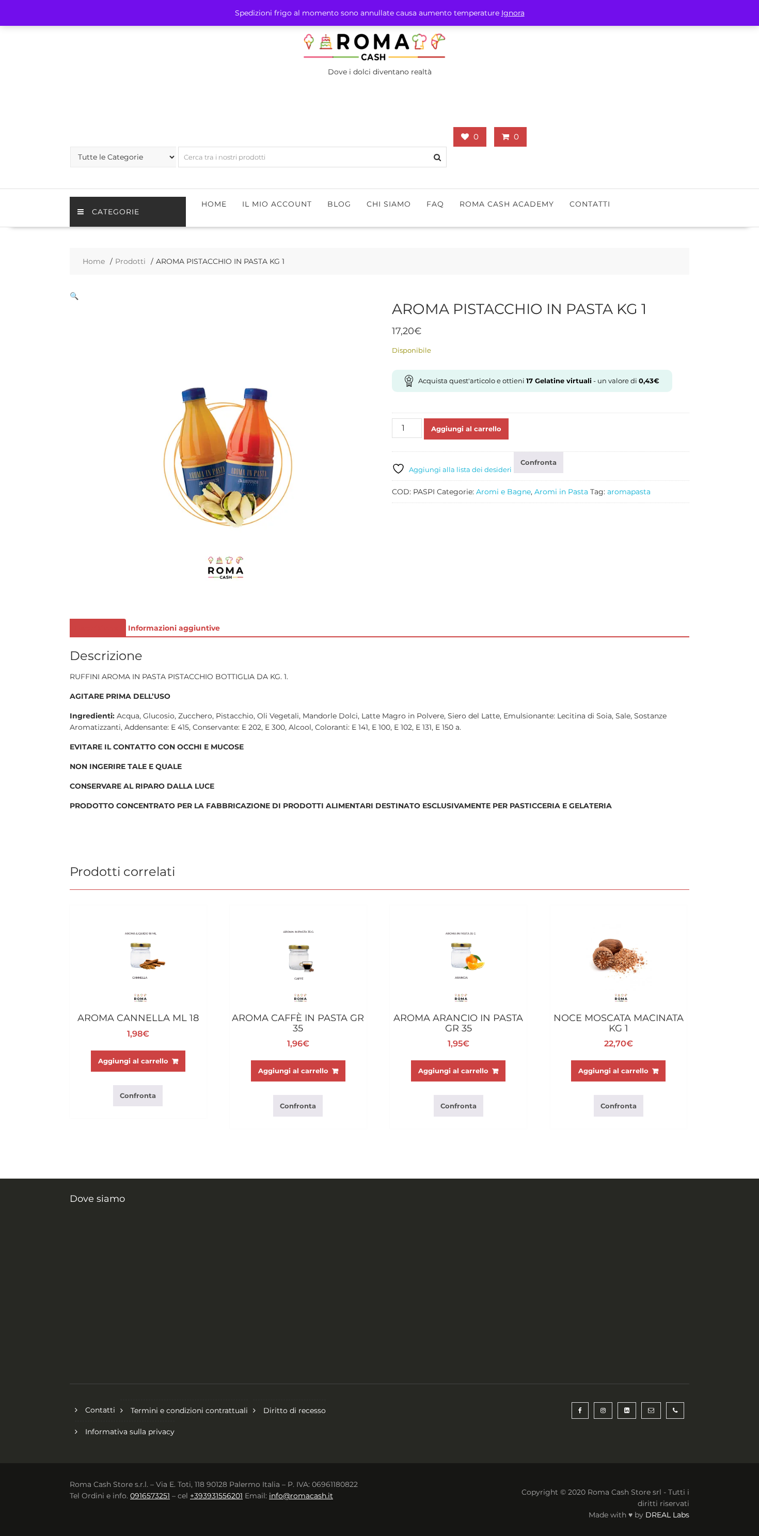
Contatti (590, 204)
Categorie (115, 211)
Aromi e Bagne (503, 491)
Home (214, 204)
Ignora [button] (513, 13)
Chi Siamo (389, 204)
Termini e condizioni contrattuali (189, 1410)
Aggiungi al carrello (466, 429)
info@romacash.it (301, 1495)
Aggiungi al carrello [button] (133, 1061)
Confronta (538, 462)
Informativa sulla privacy (130, 1431)
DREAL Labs (667, 1514)
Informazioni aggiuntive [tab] (174, 628)
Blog (339, 204)
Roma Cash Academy (507, 204)
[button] (74, 296)
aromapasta (629, 491)
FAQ (435, 204)
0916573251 (150, 1495)
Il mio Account (277, 204)
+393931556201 (216, 1495)
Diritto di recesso (294, 1410)
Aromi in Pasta (561, 491)
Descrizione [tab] (96, 628)
